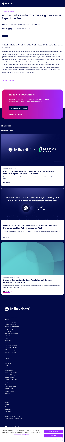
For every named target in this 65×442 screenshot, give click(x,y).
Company (5, 36)
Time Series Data (9, 343)
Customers (8, 363)
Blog (6, 361)
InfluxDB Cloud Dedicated (12, 327)
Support (7, 366)
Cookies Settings (53, 439)
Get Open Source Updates (19, 108)
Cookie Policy (17, 434)
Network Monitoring (10, 352)
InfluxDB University (10, 375)
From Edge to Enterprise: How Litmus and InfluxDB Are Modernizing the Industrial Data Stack (28, 172)
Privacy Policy (25, 434)
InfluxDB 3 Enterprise (10, 322)
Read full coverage (8, 80)
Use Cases (8, 340)
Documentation (9, 370)
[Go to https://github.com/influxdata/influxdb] (15, 427)
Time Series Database (11, 345)
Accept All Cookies (53, 431)
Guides (7, 359)
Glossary (7, 393)
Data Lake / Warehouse (11, 334)
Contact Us (8, 409)
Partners (7, 405)
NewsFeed (4, 24)
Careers (7, 402)
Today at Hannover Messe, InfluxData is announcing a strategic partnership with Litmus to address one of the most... (31, 178)
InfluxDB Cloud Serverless (12, 324)
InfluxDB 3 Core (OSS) (11, 379)
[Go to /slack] (18, 427)
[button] (61, 3)
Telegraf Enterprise (10, 329)
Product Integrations (10, 386)
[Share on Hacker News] (11, 29)
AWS (6, 384)
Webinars (7, 368)
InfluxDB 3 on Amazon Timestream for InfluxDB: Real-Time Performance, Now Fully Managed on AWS (30, 227)
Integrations (8, 331)
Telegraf (7, 382)
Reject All (53, 435)
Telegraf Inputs (9, 389)
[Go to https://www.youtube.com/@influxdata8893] (6, 427)
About (6, 400)
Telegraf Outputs (9, 391)
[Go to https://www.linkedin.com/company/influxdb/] (12, 426)
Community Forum (10, 377)
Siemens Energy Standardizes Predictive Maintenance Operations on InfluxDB (27, 281)
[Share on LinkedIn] (9, 29)
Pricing (6, 338)
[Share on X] (6, 28)
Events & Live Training (11, 373)
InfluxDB (7, 320)
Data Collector (9, 336)
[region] (32, 434)
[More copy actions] (29, 28)
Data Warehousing (10, 350)
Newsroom (8, 407)
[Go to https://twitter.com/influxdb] (9, 427)
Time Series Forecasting (11, 347)
